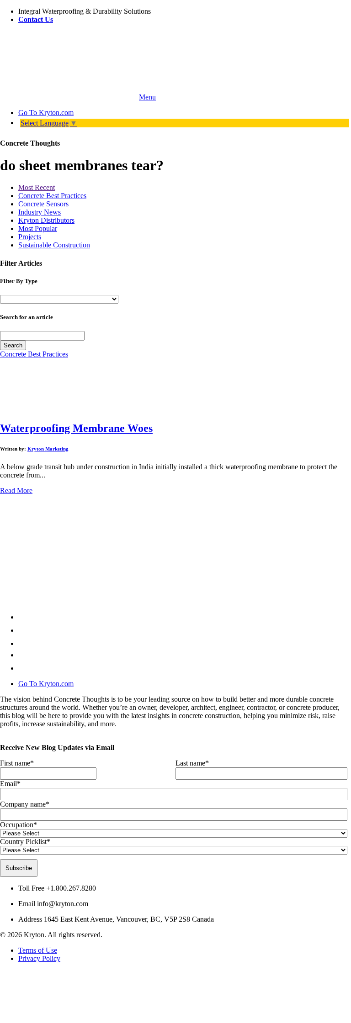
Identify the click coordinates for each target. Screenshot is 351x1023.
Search (13, 345)
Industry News (39, 212)
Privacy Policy (39, 958)
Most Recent (36, 187)
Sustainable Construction (54, 245)
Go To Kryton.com (46, 683)
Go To (46, 112)
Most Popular (37, 228)
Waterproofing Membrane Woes (76, 428)
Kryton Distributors (46, 220)
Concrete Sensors (43, 204)
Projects (29, 237)
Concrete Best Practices (52, 195)
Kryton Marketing (48, 448)
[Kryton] (68, 97)
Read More (16, 490)
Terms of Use (37, 950)
